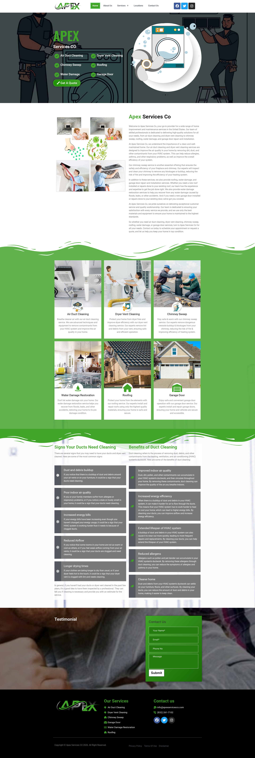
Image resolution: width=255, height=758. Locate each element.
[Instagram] (191, 6)
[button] (123, 6)
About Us (107, 5)
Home (95, 5)
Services (121, 5)
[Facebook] (177, 6)
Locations (138, 5)
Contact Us (153, 5)
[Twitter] (184, 6)
